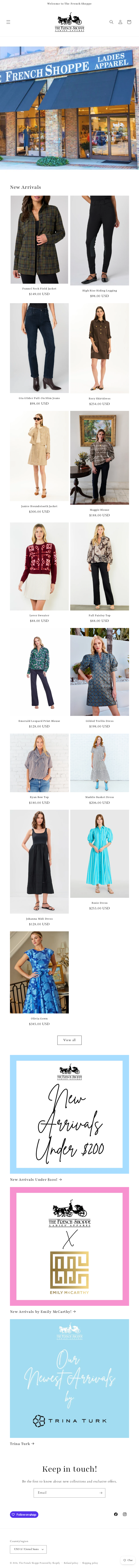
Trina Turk (20, 1443)
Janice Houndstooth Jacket (39, 506)
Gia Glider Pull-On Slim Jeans (39, 398)
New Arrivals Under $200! (33, 1179)
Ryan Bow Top (39, 797)
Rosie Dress (100, 903)
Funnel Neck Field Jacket (39, 288)
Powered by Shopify (50, 1563)
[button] (8, 22)
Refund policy (71, 1563)
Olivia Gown (39, 1018)
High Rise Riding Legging (99, 290)
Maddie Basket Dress (99, 797)
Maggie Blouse (99, 510)
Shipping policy (90, 1563)
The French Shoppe (29, 1563)
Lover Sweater (39, 615)
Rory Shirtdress (99, 398)
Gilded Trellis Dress (100, 721)
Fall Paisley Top (100, 615)
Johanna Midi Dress (39, 919)
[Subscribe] (100, 1493)
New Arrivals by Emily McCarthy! (40, 1311)
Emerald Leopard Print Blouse (39, 721)
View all (69, 1040)
